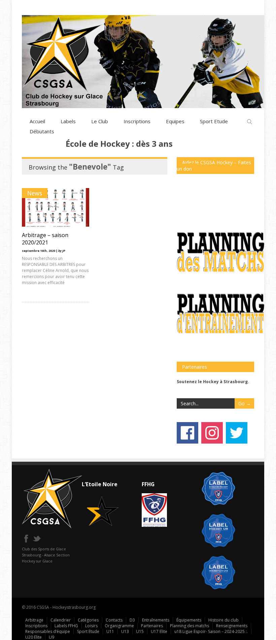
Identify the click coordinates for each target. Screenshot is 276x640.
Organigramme (119, 626)
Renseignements (231, 626)
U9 (51, 637)
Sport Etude (214, 121)
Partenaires (152, 626)
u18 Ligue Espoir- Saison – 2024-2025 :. (211, 631)
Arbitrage (34, 620)
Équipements (188, 620)
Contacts (114, 620)
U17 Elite (159, 631)
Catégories (88, 620)
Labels (68, 121)
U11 (110, 631)
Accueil (37, 121)
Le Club (99, 121)
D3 (132, 620)
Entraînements (155, 620)
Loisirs (91, 626)
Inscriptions (137, 121)
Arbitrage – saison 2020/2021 (45, 238)
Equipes (175, 121)
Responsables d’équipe (47, 631)
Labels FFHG (66, 626)
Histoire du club (223, 620)
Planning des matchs (189, 626)
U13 (125, 631)
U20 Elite (33, 637)
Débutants (42, 131)
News (34, 193)
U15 (140, 631)
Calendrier (60, 620)
